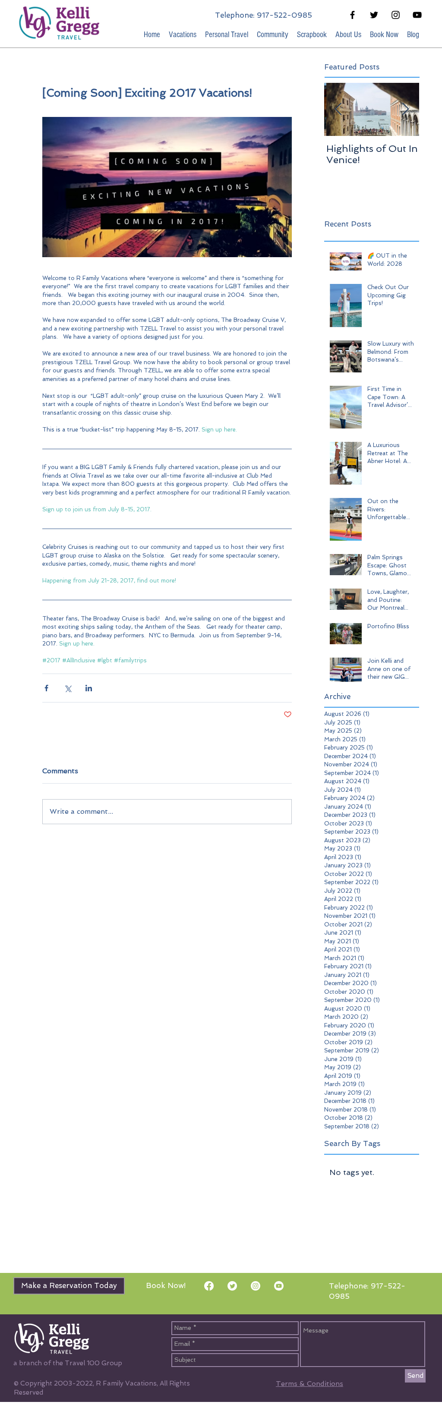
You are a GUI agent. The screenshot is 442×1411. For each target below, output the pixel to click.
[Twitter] (232, 1286)
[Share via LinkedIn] (89, 688)
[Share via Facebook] (46, 688)
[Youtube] (279, 1286)
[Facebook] (209, 1286)
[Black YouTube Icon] (417, 14)
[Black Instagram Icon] (395, 14)
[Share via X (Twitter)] (67, 688)
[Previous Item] (338, 109)
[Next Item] (405, 109)
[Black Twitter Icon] (374, 14)
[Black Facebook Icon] (352, 14)
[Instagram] (255, 1286)
